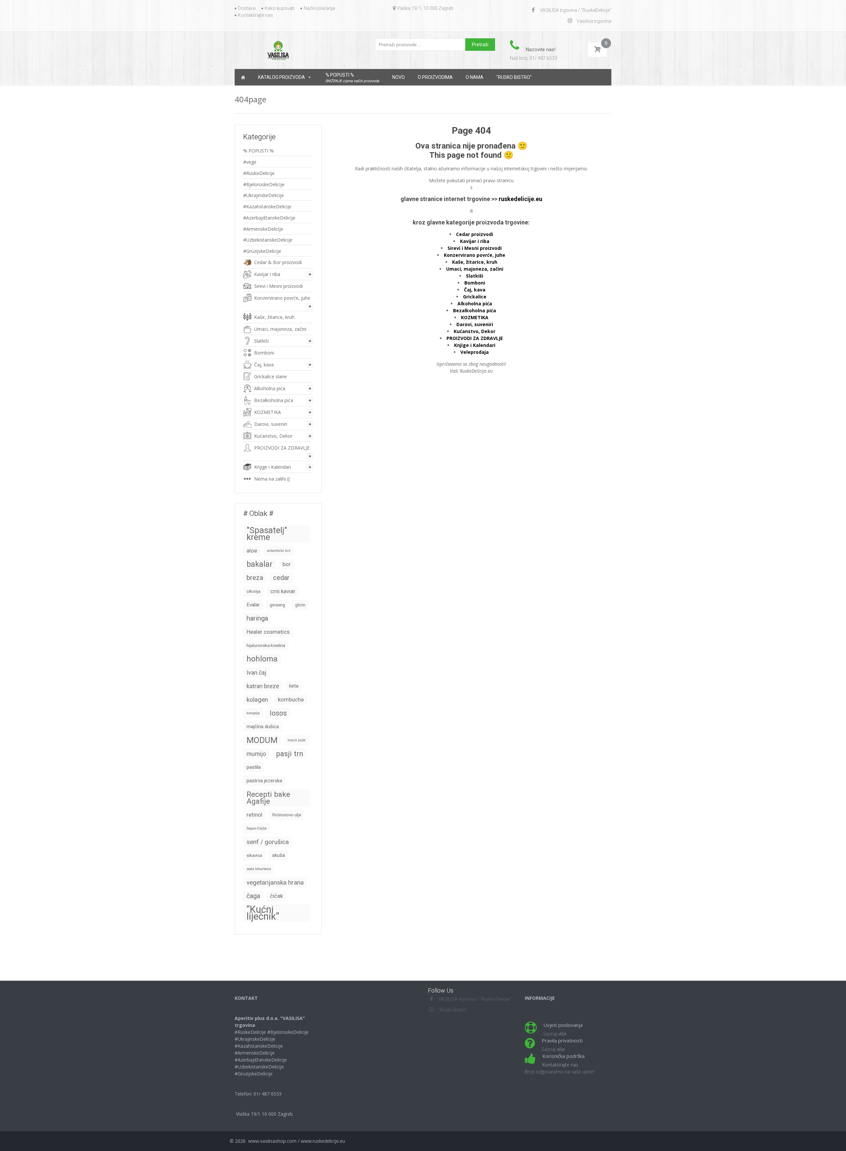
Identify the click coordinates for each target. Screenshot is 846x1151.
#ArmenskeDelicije (263, 229)
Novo (398, 77)
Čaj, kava (264, 364)
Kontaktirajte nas (255, 15)
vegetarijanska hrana (275, 882)
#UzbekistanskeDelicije (267, 240)
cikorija (253, 591)
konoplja (253, 713)
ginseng (277, 604)
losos (278, 713)
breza (255, 578)
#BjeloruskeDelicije (264, 184)
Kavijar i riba (267, 274)
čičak (276, 896)
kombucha (291, 699)
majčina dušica (263, 726)
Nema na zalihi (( (272, 479)
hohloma (262, 658)
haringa (257, 618)
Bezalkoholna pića (273, 400)
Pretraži (480, 44)
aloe (252, 551)
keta (293, 686)
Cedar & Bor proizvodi (278, 262)
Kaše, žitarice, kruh (274, 317)
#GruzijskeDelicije (262, 251)
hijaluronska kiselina (266, 645)
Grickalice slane (270, 376)
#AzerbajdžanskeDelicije (269, 218)
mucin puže (297, 740)
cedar (281, 578)
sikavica (254, 855)
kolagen (257, 699)
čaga (253, 896)
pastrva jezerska (264, 781)
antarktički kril (278, 551)
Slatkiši (261, 341)
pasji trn (289, 753)
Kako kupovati (279, 8)
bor (287, 564)
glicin (300, 604)
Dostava (246, 8)
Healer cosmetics (268, 632)
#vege (249, 162)
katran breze (263, 686)
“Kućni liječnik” (263, 913)
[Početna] (243, 77)
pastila (254, 767)
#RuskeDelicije (259, 173)
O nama (474, 77)
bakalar (260, 564)
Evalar (253, 605)
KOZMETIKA (267, 412)
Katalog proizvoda (281, 77)
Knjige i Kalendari (272, 467)
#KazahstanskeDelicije (267, 206)
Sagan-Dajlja (257, 828)
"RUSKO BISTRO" (514, 77)
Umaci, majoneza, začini (280, 329)
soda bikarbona (259, 869)
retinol (254, 815)
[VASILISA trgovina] (278, 49)
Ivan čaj (256, 672)
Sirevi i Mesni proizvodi (278, 286)
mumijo (256, 753)
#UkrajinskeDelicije (263, 195)
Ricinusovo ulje (286, 814)
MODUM (262, 740)
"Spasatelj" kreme (267, 533)
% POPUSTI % (258, 151)
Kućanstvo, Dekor (273, 436)
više (562, 1034)
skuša (278, 855)
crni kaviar (282, 591)
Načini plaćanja (319, 8)
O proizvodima (435, 77)
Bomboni (474, 283)
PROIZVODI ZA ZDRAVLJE (282, 448)
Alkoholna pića (269, 388)
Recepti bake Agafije (268, 797)
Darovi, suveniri (270, 424)
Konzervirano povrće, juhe (282, 298)
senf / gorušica (268, 842)
